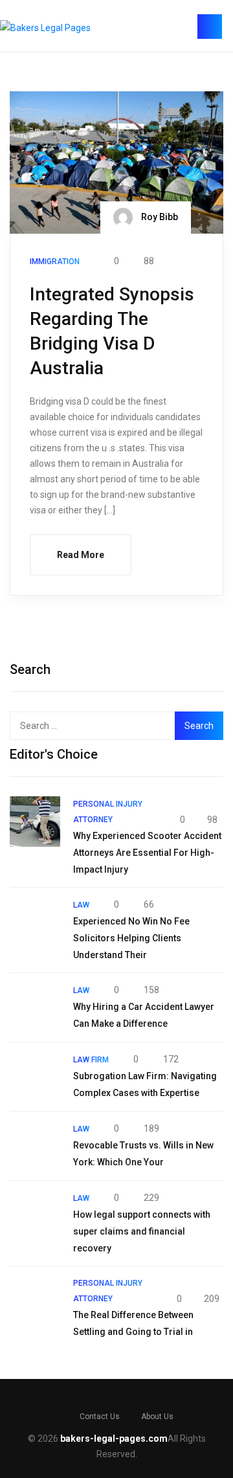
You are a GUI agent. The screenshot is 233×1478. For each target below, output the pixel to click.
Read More (80, 555)
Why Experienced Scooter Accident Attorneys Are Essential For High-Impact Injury (147, 853)
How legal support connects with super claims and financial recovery (141, 1231)
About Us (157, 1416)
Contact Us (100, 1416)
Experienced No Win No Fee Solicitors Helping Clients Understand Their (131, 938)
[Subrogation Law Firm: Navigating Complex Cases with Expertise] (35, 1076)
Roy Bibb (158, 217)
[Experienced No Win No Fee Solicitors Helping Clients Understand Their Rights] (35, 922)
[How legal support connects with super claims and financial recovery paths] (35, 1215)
